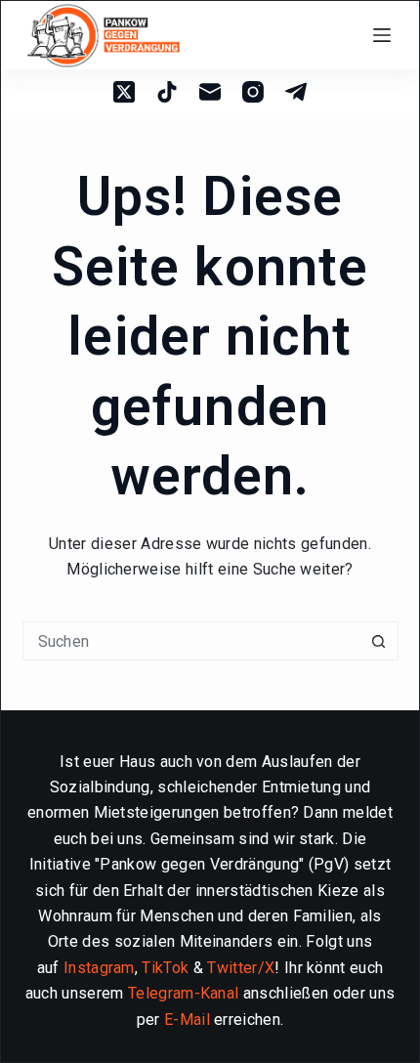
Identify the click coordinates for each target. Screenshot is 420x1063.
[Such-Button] (379, 640)
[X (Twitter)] (124, 92)
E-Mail (187, 1019)
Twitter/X (240, 967)
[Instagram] (253, 92)
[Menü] (386, 35)
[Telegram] (296, 92)
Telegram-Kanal (183, 993)
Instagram (99, 967)
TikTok (165, 967)
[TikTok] (167, 92)
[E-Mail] (210, 92)
